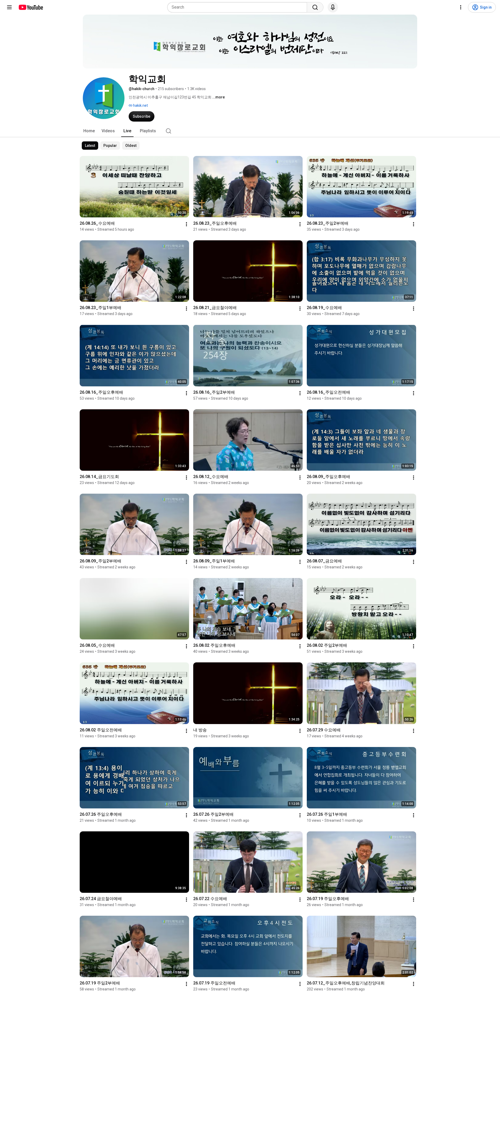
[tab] (89, 131)
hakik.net (140, 105)
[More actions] (186, 224)
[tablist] (250, 131)
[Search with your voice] (333, 7)
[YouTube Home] (31, 7)
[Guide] (9, 7)
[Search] (315, 7)
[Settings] (461, 7)
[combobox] (239, 7)
